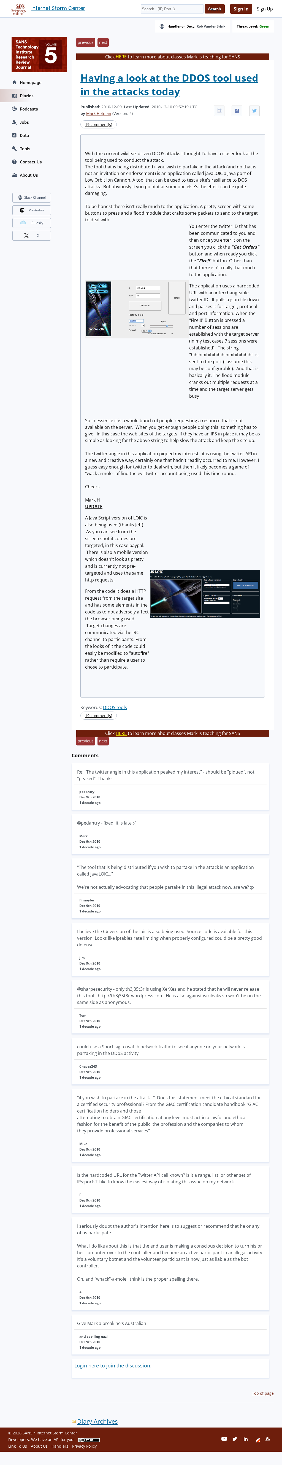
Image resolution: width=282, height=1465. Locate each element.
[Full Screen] (219, 111)
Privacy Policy (84, 1446)
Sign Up (265, 9)
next (103, 42)
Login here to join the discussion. (112, 1365)
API (56, 1439)
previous (86, 42)
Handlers (59, 1446)
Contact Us (31, 162)
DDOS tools (115, 707)
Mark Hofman (98, 113)
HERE (121, 57)
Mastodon (36, 210)
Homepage (31, 82)
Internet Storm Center (58, 8)
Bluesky (37, 222)
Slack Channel (35, 197)
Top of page (263, 1393)
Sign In (241, 9)
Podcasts (29, 109)
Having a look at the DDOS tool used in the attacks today (169, 84)
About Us (29, 175)
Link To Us (17, 1446)
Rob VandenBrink (211, 26)
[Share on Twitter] (254, 111)
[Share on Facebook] (237, 111)
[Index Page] (18, 8)
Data (24, 135)
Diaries (27, 96)
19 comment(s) (98, 124)
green (264, 26)
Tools (25, 149)
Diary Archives (97, 1421)
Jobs (24, 122)
